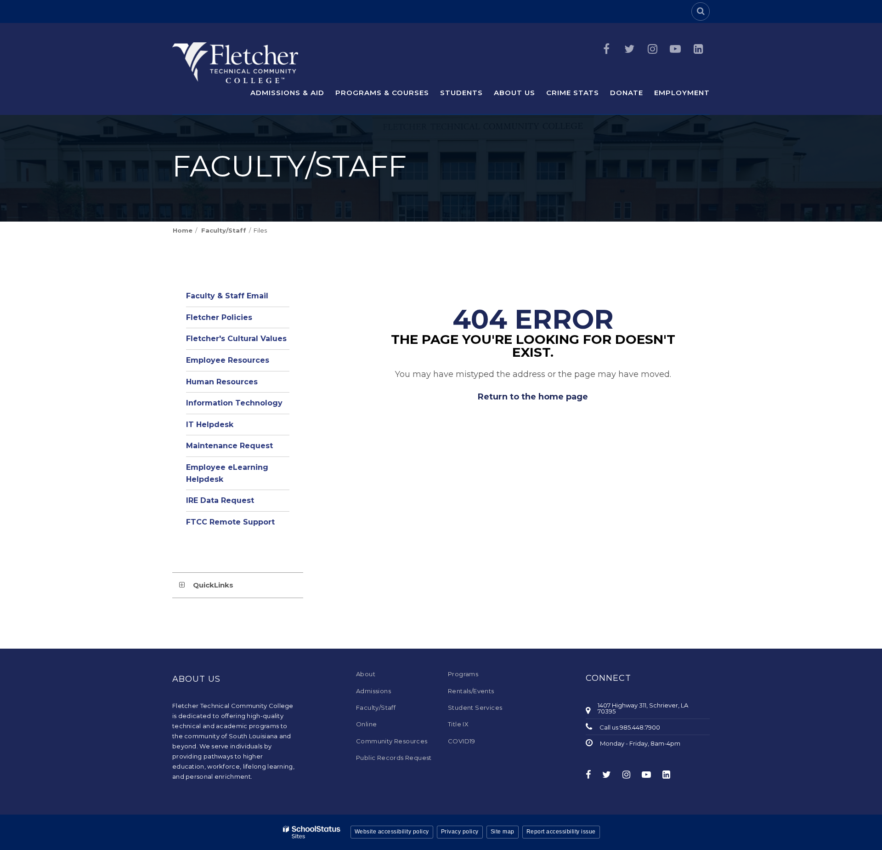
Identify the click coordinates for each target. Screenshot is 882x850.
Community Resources (392, 741)
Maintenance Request (237, 448)
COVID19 (461, 741)
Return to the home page (533, 397)
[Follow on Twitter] (629, 49)
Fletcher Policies (219, 317)
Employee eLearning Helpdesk (227, 476)
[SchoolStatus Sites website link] (312, 832)
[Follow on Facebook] (606, 49)
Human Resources (222, 381)
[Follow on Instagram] (652, 49)
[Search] (700, 11)
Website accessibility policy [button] (392, 831)
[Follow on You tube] (675, 49)
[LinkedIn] (698, 49)
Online (366, 724)
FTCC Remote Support (237, 525)
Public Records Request (394, 757)
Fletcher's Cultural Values (236, 338)
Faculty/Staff (223, 230)
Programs (463, 674)
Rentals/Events (471, 691)
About (365, 674)
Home (182, 230)
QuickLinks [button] (213, 585)
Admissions (373, 691)
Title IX (458, 724)
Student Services (475, 707)
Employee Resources (237, 363)
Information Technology (234, 403)
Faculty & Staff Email (237, 299)
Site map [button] (502, 831)
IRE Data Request (237, 503)
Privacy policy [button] (460, 831)
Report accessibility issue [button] (561, 831)
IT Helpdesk (226, 427)
